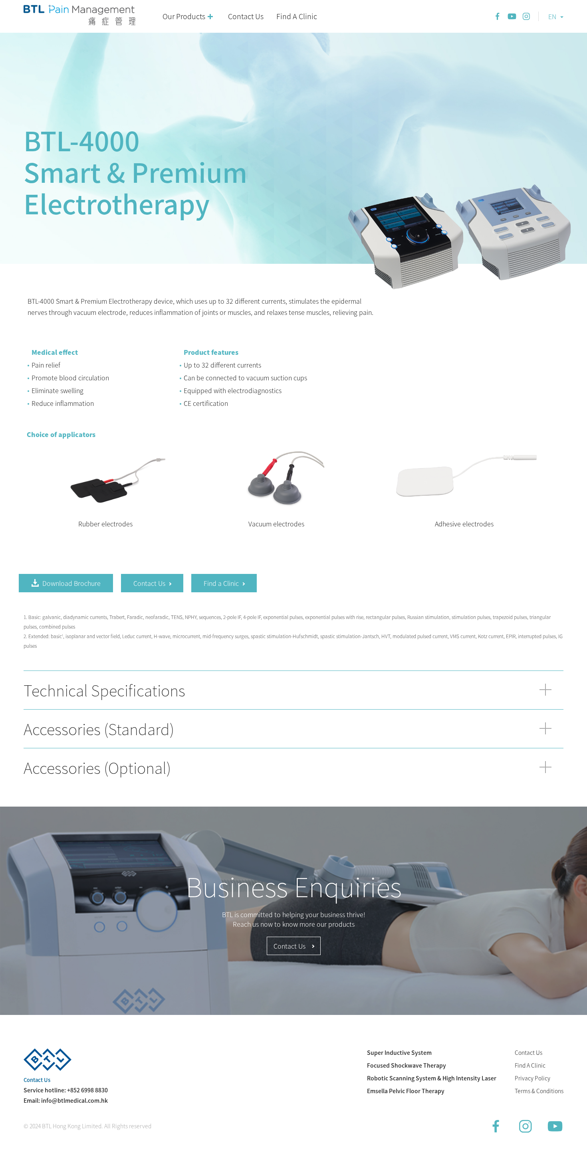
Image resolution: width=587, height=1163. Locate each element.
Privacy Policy (532, 1078)
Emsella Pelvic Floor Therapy (405, 1091)
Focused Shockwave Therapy (406, 1065)
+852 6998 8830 (87, 1090)
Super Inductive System (399, 1052)
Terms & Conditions (539, 1091)
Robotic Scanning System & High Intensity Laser (431, 1078)
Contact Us (246, 16)
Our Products (184, 16)
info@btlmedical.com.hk (74, 1100)
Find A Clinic (296, 16)
